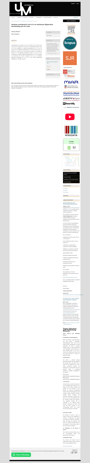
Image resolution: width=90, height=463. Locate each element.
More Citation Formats (52, 53)
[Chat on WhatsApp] (21, 456)
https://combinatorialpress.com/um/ (70, 309)
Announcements (48, 17)
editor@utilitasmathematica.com (70, 277)
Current (19, 17)
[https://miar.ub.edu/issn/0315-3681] (71, 89)
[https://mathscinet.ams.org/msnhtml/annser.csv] (71, 95)
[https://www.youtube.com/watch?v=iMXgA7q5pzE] (70, 123)
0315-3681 (68, 209)
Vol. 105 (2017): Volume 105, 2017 (26, 21)
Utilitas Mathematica (75, 207)
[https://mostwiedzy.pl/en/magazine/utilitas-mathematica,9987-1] (71, 108)
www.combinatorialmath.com (69, 312)
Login (77, 3)
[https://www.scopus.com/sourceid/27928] (70, 49)
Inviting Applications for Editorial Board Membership (70, 203)
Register (73, 3)
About (13, 17)
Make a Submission (71, 20)
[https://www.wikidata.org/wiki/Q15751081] (71, 136)
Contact (56, 17)
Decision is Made (67, 177)
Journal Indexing (67, 182)
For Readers (65, 188)
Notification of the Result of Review (71, 179)
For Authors (65, 190)
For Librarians (65, 192)
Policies (31, 17)
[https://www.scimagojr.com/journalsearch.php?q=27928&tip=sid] (70, 64)
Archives (25, 17)
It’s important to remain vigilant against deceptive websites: (71, 299)
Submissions (39, 17)
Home (12, 21)
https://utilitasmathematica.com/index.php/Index (73, 294)
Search (76, 17)
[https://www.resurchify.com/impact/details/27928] (69, 104)
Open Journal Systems (67, 446)
